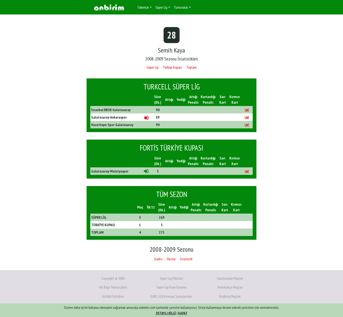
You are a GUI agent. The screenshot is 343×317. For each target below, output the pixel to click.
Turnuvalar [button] (181, 7)
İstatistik (186, 259)
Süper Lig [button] (161, 7)
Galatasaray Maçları (230, 278)
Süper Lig (152, 67)
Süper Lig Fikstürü (171, 278)
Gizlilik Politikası (113, 296)
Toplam (191, 67)
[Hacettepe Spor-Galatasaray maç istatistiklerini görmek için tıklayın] (247, 124)
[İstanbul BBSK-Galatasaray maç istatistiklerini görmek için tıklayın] (247, 109)
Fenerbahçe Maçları (230, 287)
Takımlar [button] (143, 7)
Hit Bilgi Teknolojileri (113, 287)
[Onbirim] (109, 7)
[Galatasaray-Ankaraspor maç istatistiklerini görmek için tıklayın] (247, 117)
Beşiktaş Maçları (230, 296)
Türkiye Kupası (172, 67)
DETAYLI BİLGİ (166, 313)
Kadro (158, 259)
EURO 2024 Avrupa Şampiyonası (171, 296)
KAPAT (182, 313)
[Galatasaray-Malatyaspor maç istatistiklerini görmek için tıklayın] (247, 171)
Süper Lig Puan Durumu (171, 287)
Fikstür (171, 259)
